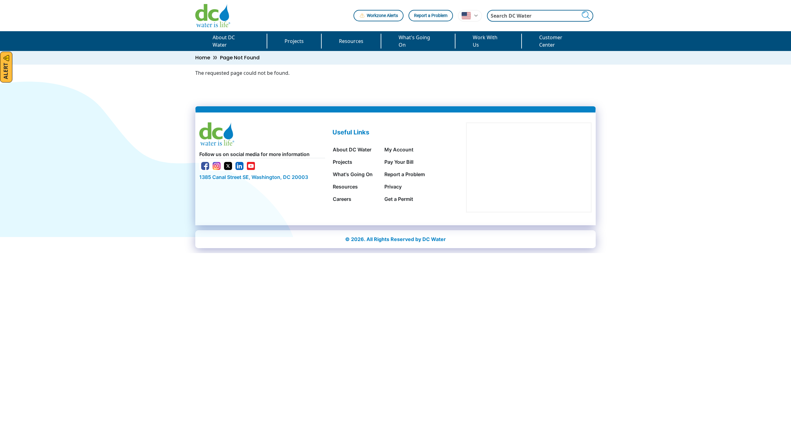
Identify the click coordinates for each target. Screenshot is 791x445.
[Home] (215, 15)
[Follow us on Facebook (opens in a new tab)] (205, 165)
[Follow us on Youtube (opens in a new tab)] (251, 165)
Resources (351, 41)
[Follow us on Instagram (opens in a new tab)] (217, 165)
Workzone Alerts (382, 15)
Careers (342, 199)
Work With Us (485, 41)
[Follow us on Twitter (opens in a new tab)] (228, 165)
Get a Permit (398, 199)
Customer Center (550, 41)
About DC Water (224, 41)
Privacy (393, 187)
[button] (470, 16)
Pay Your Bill (398, 162)
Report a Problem (430, 15)
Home (202, 57)
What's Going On (414, 41)
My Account (398, 149)
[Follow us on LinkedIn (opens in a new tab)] (239, 165)
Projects (294, 41)
